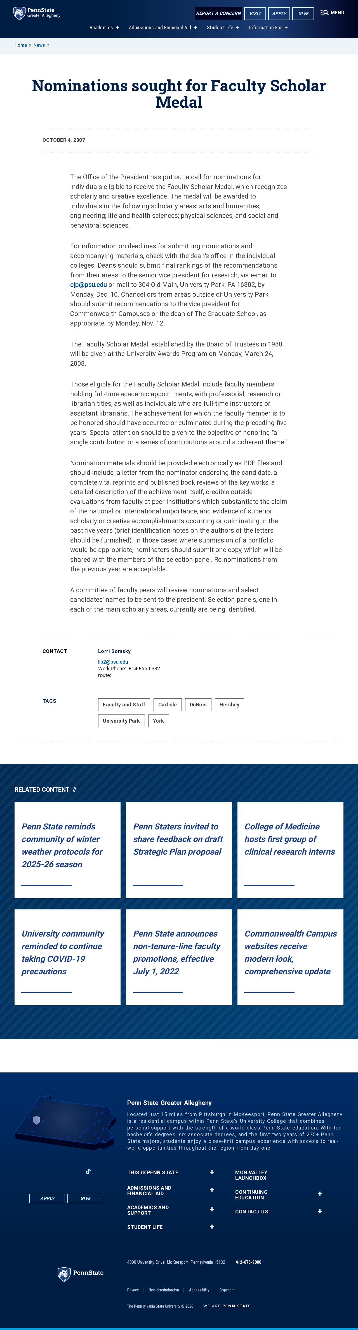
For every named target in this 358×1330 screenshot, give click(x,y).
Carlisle (167, 705)
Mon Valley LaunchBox (251, 1175)
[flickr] (103, 1171)
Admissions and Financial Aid (160, 27)
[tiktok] (88, 1171)
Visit (255, 13)
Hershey (230, 705)
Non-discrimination (164, 1290)
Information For (265, 27)
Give (303, 13)
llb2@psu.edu (113, 662)
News (39, 45)
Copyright (227, 1290)
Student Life (220, 27)
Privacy (133, 1290)
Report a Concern (218, 13)
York (158, 721)
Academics (101, 27)
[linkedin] (59, 1171)
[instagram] (30, 1171)
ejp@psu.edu (88, 285)
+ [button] (212, 1172)
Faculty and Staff (124, 705)
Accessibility (199, 1290)
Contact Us (251, 1212)
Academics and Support (148, 1210)
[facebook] (44, 1171)
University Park (121, 721)
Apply (279, 13)
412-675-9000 (248, 1262)
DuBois (198, 705)
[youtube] (73, 1171)
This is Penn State (152, 1172)
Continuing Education (251, 1195)
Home (21, 45)
